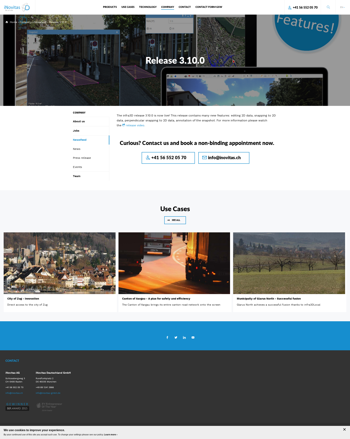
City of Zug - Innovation (23, 298)
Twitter (175, 337)
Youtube (193, 337)
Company (26, 22)
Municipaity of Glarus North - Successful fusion (269, 298)
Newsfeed (40, 22)
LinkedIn (184, 337)
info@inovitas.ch (224, 157)
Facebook (167, 337)
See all (176, 220)
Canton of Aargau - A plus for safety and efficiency (156, 298)
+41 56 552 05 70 (305, 7)
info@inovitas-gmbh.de (48, 393)
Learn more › (110, 434)
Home (13, 22)
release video (135, 125)
